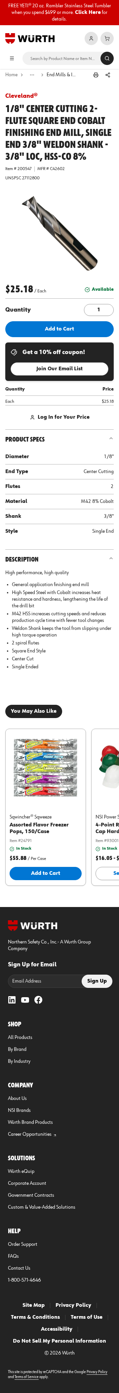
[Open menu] (12, 58)
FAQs (13, 1256)
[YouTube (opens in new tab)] (25, 1000)
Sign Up (97, 981)
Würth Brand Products (30, 1122)
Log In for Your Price (64, 417)
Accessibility (56, 1329)
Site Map (33, 1305)
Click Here (88, 12)
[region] (59, 12)
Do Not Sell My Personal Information (59, 1341)
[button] (59, 233)
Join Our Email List (59, 369)
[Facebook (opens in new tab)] (38, 1000)
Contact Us (19, 1268)
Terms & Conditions (35, 1317)
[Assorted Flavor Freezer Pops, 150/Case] (46, 767)
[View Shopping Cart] (107, 38)
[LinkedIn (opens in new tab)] (12, 1000)
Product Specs (25, 439)
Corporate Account (27, 1183)
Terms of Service (27, 1377)
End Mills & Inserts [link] (61, 75)
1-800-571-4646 (24, 1280)
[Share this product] (108, 75)
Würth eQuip (21, 1171)
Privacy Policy (73, 1305)
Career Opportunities (30, 1134)
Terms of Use (86, 1317)
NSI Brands (19, 1110)
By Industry (19, 1061)
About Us (17, 1098)
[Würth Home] (30, 38)
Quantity (18, 310)
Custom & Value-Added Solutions (41, 1207)
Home (11, 75)
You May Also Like (34, 711)
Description (21, 559)
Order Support (22, 1244)
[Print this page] (96, 75)
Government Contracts (31, 1195)
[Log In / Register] (91, 38)
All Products (20, 1037)
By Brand (17, 1049)
